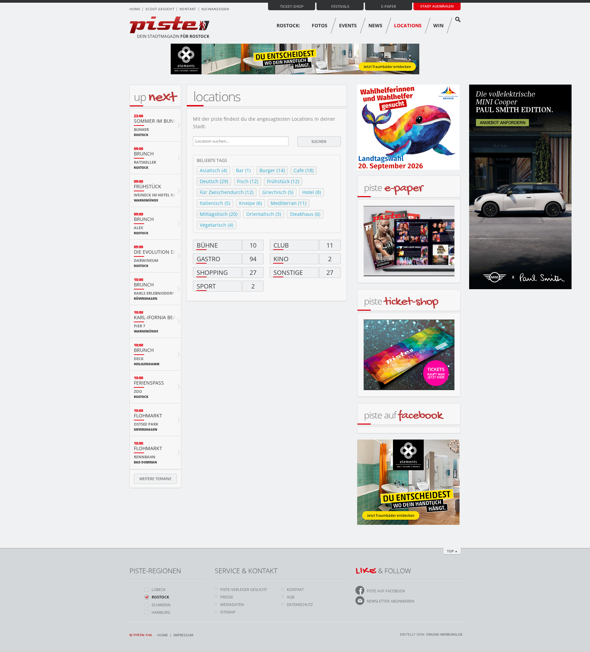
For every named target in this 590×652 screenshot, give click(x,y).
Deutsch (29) (214, 181)
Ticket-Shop (292, 6)
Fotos (319, 25)
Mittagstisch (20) (218, 214)
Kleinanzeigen (215, 8)
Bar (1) (243, 170)
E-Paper (388, 6)
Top (450, 551)
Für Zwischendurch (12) (226, 192)
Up (155, 97)
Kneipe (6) (250, 203)
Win (438, 25)
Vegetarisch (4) (216, 225)
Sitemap (228, 611)
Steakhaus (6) (305, 214)
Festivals (340, 6)
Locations (408, 25)
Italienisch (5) (215, 203)
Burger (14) (272, 170)
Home (134, 8)
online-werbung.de (444, 634)
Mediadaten (232, 604)
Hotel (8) (311, 192)
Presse (226, 596)
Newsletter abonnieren (390, 601)
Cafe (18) (303, 170)
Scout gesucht (159, 8)
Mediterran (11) (288, 203)
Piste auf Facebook (386, 590)
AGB (290, 596)
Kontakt (188, 8)
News (375, 25)
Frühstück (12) (283, 181)
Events (348, 25)
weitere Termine (155, 478)
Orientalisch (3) (263, 214)
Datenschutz (300, 604)
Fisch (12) (247, 181)
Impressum (183, 635)
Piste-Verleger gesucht (243, 589)
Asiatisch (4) (213, 170)
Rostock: (288, 25)
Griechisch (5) (277, 192)
